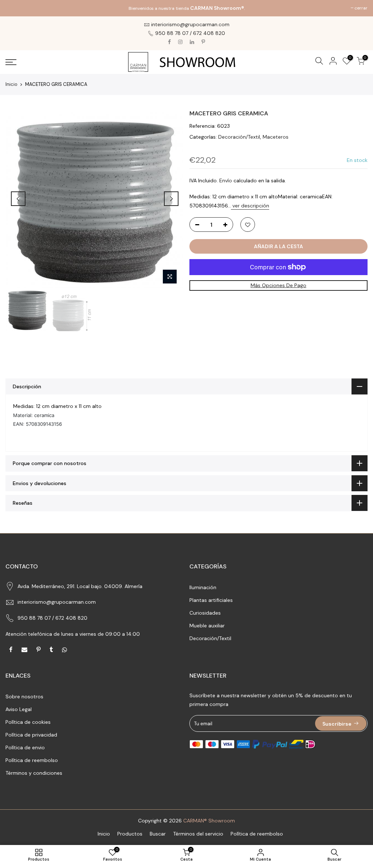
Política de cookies (28, 722)
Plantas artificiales (211, 600)
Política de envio (25, 747)
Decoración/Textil (239, 137)
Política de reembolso (31, 760)
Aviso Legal (18, 709)
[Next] (171, 198)
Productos (129, 833)
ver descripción (250, 205)
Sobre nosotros (24, 696)
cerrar (15, 8)
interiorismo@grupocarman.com (56, 602)
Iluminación (202, 587)
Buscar (158, 833)
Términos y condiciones (33, 773)
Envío (225, 180)
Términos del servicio (198, 833)
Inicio (11, 84)
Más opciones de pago (278, 285)
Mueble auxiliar (207, 625)
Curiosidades (205, 613)
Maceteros (275, 137)
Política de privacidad (31, 734)
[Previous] (18, 198)
